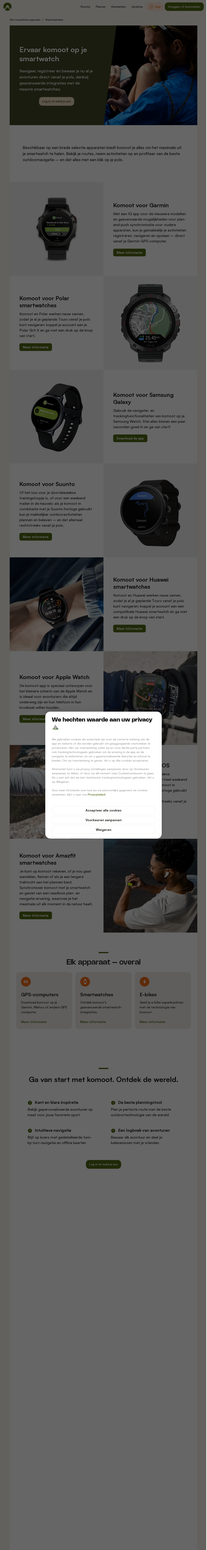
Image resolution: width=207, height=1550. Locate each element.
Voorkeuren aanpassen (104, 820)
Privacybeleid (96, 794)
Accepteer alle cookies (103, 810)
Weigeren (103, 830)
